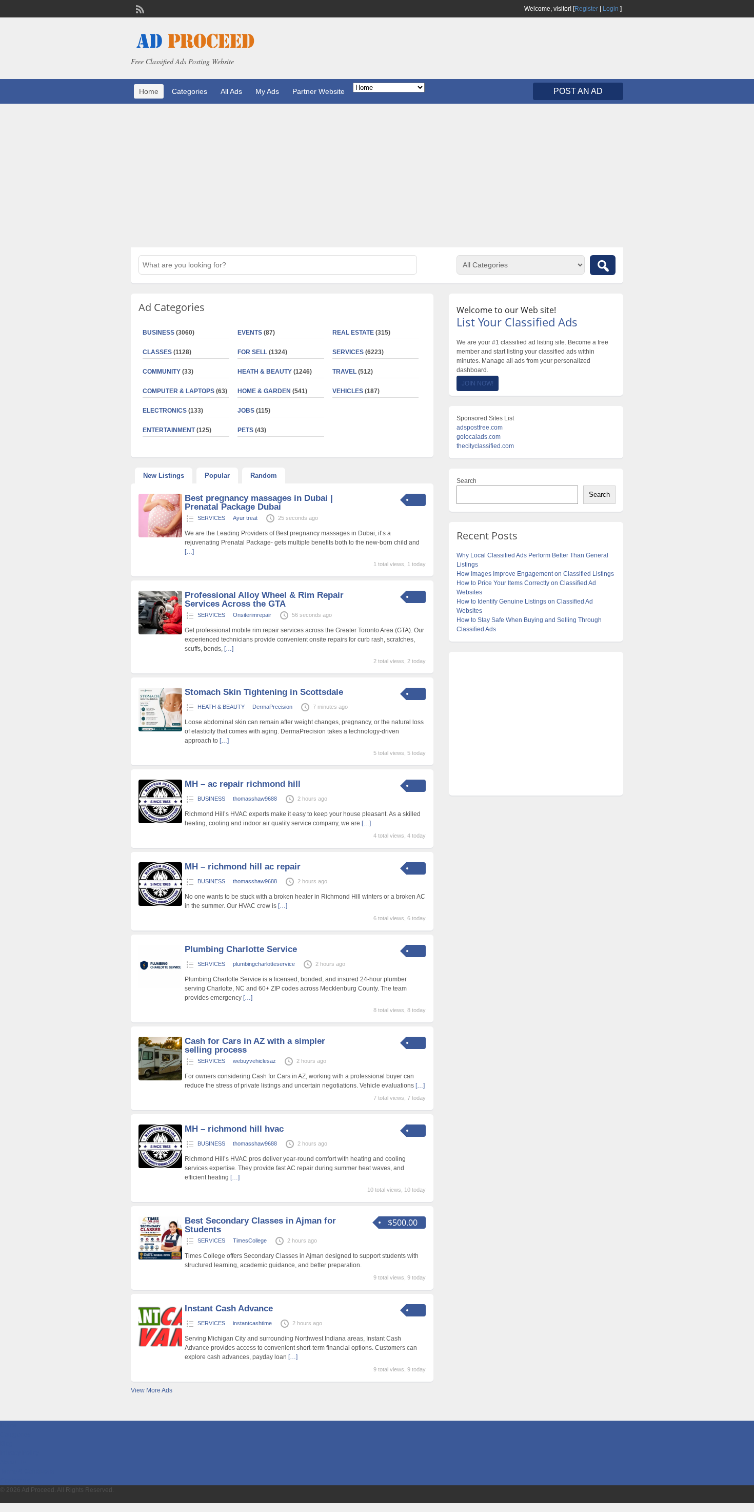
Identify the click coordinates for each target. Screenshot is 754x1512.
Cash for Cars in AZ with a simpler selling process (255, 1045)
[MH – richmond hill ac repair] (160, 903)
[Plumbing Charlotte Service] (160, 986)
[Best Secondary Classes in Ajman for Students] (160, 1258)
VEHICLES (347, 391)
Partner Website (318, 91)
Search (467, 480)
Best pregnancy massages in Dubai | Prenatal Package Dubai (259, 502)
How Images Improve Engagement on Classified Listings (535, 573)
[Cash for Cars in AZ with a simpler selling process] (160, 1078)
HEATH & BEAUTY (264, 371)
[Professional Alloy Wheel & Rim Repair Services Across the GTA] (160, 632)
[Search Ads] (603, 265)
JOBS (245, 410)
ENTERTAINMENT (169, 430)
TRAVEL (344, 371)
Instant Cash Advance (229, 1308)
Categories (189, 91)
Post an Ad (578, 91)
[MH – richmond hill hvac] (160, 1166)
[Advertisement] (377, 175)
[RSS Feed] (139, 8)
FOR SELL (252, 352)
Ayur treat (245, 518)
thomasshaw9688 (255, 799)
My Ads (267, 91)
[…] (189, 551)
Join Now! (477, 383)
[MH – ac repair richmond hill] (160, 821)
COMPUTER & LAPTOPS (178, 391)
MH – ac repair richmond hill (243, 784)
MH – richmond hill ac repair (243, 866)
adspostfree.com (480, 427)
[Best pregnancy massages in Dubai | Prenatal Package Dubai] (160, 535)
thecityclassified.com (485, 446)
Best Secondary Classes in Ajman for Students (260, 1225)
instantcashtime (252, 1323)
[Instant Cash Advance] (160, 1345)
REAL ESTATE (353, 332)
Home (148, 91)
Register (586, 8)
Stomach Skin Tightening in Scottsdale (264, 692)
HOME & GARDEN (264, 391)
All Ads (231, 91)
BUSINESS (158, 332)
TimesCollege (250, 1240)
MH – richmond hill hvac (234, 1129)
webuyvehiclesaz (254, 1061)
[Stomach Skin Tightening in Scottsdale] (160, 729)
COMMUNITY (162, 371)
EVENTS (249, 332)
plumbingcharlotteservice (264, 964)
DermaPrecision (272, 707)
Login (611, 8)
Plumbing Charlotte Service (241, 949)
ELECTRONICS (165, 410)
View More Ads (151, 1390)
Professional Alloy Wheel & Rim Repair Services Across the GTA (264, 599)
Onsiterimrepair (252, 615)
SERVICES (348, 352)
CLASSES (157, 352)
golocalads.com (479, 436)
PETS (245, 430)
